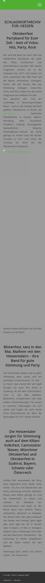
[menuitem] (38, 4)
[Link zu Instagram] (40, 577)
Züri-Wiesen (9, 113)
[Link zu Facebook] (36, 577)
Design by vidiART (23, 575)
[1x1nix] (18, 4)
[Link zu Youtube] (33, 577)
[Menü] (38, 4)
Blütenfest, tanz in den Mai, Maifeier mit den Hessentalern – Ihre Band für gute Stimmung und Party (23, 356)
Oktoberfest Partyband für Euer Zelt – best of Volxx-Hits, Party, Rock (22, 40)
